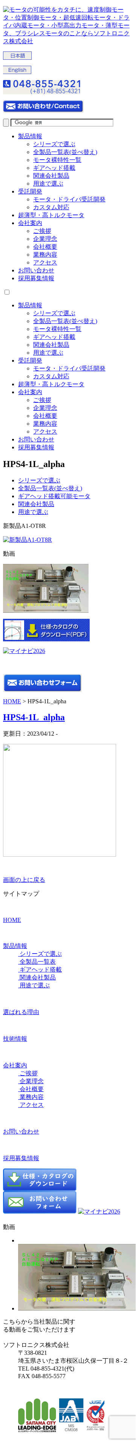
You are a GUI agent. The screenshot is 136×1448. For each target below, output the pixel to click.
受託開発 (30, 191)
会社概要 (45, 246)
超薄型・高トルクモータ (51, 215)
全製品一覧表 (37, 961)
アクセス (45, 262)
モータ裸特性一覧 (57, 160)
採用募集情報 (36, 278)
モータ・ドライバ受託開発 (69, 199)
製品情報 (30, 136)
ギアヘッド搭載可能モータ (54, 496)
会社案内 (30, 223)
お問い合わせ (36, 270)
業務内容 (45, 254)
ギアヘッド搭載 (54, 168)
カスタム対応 (51, 207)
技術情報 (15, 1038)
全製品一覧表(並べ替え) (65, 152)
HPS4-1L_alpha (34, 717)
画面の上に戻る (24, 880)
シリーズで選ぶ (54, 144)
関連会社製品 (51, 175)
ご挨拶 (42, 231)
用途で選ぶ (48, 183)
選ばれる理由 (21, 1012)
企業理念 (45, 239)
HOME (12, 701)
